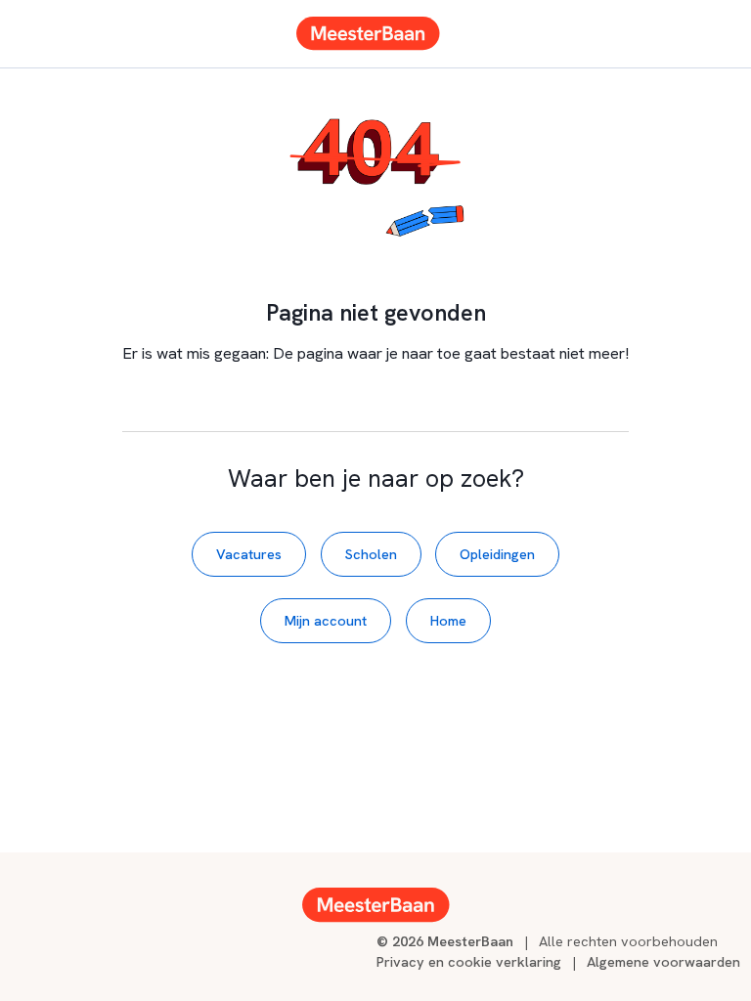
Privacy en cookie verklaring (468, 961)
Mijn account (326, 620)
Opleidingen (497, 553)
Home (448, 620)
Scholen (371, 553)
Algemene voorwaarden (663, 961)
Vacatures (249, 553)
